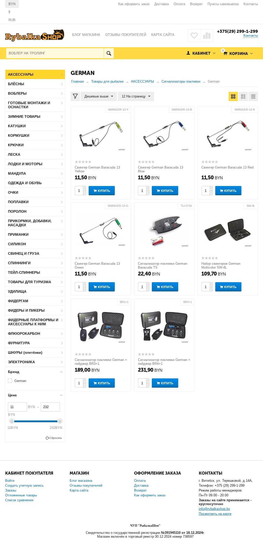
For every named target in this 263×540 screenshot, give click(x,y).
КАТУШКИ (17, 126)
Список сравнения (19, 500)
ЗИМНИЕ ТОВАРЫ (24, 116)
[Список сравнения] (206, 35)
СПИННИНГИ (19, 263)
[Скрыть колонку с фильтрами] (75, 96)
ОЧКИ (13, 192)
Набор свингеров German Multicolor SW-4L (220, 265)
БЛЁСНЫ (16, 84)
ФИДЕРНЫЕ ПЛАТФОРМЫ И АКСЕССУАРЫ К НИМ (33, 322)
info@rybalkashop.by (214, 509)
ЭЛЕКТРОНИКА (21, 362)
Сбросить (55, 437)
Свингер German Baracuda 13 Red (227, 167)
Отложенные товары (21, 495)
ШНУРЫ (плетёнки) (25, 352)
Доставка (161, 4)
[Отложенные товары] (194, 35)
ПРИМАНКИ (18, 234)
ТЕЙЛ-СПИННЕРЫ (24, 272)
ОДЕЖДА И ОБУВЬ (25, 183)
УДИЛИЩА (17, 291)
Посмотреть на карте (215, 514)
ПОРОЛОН (17, 211)
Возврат (196, 4)
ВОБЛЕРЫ (17, 93)
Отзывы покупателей (86, 485)
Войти (9, 481)
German (20, 381)
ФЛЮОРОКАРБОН (24, 333)
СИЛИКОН (17, 244)
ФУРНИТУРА (19, 343)
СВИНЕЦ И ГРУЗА (23, 253)
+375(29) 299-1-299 (237, 31)
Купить (104, 191)
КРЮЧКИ (16, 145)
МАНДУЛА (17, 173)
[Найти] (109, 53)
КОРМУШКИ (18, 135)
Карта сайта (79, 490)
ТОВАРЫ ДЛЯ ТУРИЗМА (29, 282)
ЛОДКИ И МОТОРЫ (25, 164)
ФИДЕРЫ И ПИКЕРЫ (26, 310)
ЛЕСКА (14, 154)
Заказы (10, 490)
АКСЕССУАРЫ (20, 74)
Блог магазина (81, 481)
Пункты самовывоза (223, 4)
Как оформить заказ (133, 4)
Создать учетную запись (24, 485)
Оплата (179, 4)
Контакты (250, 4)
